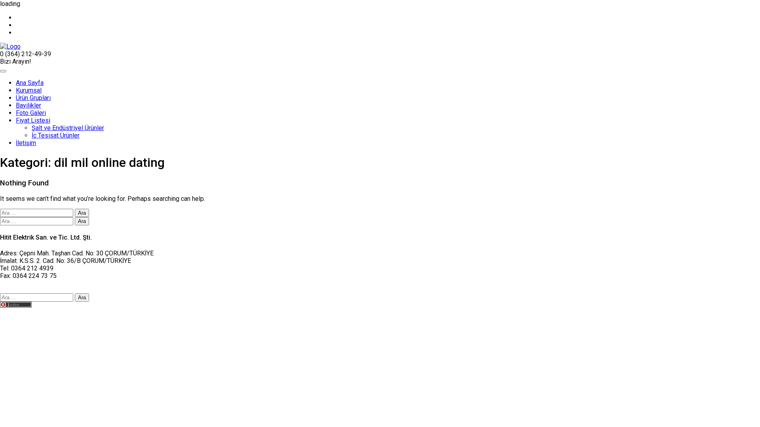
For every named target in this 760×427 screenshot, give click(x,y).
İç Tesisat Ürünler (56, 135)
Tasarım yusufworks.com (34, 313)
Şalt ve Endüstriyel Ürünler (68, 128)
